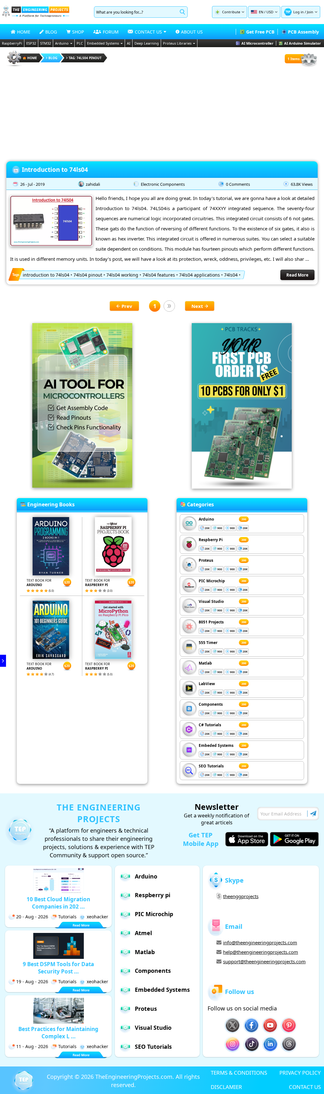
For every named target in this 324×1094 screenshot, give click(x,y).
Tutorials (67, 917)
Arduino (62, 43)
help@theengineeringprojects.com (260, 952)
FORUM (111, 32)
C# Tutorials (210, 725)
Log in (298, 11)
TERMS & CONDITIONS (239, 1072)
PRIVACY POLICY (300, 1072)
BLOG (51, 32)
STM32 (45, 43)
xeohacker (97, 917)
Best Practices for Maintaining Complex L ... (58, 1032)
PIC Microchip (212, 581)
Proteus (206, 560)
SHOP (78, 32)
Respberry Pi (211, 539)
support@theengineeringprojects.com (264, 961)
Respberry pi (152, 895)
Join (310, 11)
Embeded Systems (216, 745)
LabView (207, 683)
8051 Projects (211, 622)
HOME (23, 32)
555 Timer (208, 642)
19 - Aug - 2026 (32, 981)
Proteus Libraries (177, 43)
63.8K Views (302, 184)
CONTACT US (305, 1087)
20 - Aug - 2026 (32, 917)
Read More (297, 275)
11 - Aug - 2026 (32, 1046)
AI (128, 43)
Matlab (205, 663)
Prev (127, 306)
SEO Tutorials (211, 766)
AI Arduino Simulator (302, 43)
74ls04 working (122, 275)
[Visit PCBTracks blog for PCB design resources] (242, 486)
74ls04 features (158, 275)
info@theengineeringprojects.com (260, 942)
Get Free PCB (260, 32)
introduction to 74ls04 (46, 275)
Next (197, 306)
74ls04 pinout (87, 275)
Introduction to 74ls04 (55, 170)
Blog (52, 58)
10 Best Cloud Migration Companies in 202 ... (58, 903)
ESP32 (31, 43)
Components (211, 704)
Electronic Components (163, 184)
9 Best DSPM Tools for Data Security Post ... (58, 967)
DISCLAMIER (226, 1087)
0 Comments (238, 184)
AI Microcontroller (257, 43)
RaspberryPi (12, 43)
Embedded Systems (103, 43)
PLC (80, 43)
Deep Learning (146, 43)
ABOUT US (192, 32)
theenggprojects (241, 896)
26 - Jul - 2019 (32, 184)
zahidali (93, 184)
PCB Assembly (303, 32)
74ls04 (231, 275)
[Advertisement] (162, 112)
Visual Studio (211, 601)
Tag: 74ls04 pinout (85, 58)
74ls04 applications (199, 275)
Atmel (143, 933)
